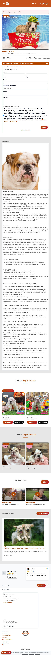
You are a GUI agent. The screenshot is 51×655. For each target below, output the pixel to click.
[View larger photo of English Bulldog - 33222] (23, 394)
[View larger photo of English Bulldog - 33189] (47, 394)
